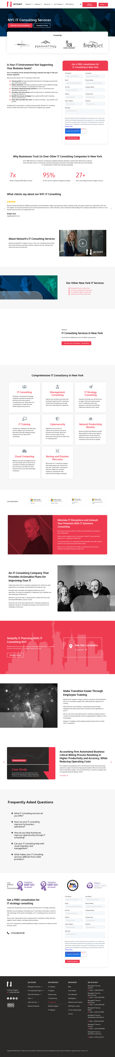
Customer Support (12, 990)
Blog (69, 987)
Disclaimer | (33, 1050)
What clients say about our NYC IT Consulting (34, 194)
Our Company (58, 4)
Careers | (83, 1050)
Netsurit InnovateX (33, 1006)
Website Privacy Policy (42, 1050)
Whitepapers (72, 998)
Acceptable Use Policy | (54, 1050)
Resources (47, 4)
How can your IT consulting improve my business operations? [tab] (26, 824)
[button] (80, 4)
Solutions (28, 4)
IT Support (51, 990)
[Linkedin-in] (11, 998)
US (87, 1050)
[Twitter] (14, 998)
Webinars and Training (75, 1002)
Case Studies (72, 990)
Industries (37, 4)
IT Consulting (52, 1002)
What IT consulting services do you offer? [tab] (28, 814)
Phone (102, 4)
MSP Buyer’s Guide (74, 1006)
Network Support (53, 1006)
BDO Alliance (70, 4)
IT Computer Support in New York (81, 292)
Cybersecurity (52, 994)
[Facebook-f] (8, 998)
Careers (70, 1014)
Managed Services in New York (80, 288)
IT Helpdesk (51, 1010)
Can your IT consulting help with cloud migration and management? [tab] (29, 846)
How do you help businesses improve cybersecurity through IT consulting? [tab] (29, 835)
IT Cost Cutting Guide (74, 1010)
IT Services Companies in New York (81, 290)
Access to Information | (66, 1050)
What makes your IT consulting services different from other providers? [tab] (28, 857)
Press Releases (72, 994)
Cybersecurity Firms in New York (80, 294)
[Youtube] (17, 998)
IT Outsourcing (52, 998)
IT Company (51, 987)
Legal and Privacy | (76, 1050)
